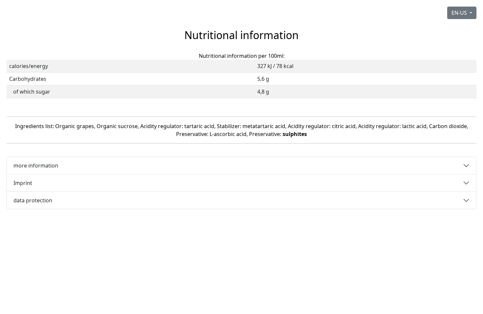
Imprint (22, 183)
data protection (32, 200)
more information (35, 165)
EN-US (459, 12)
